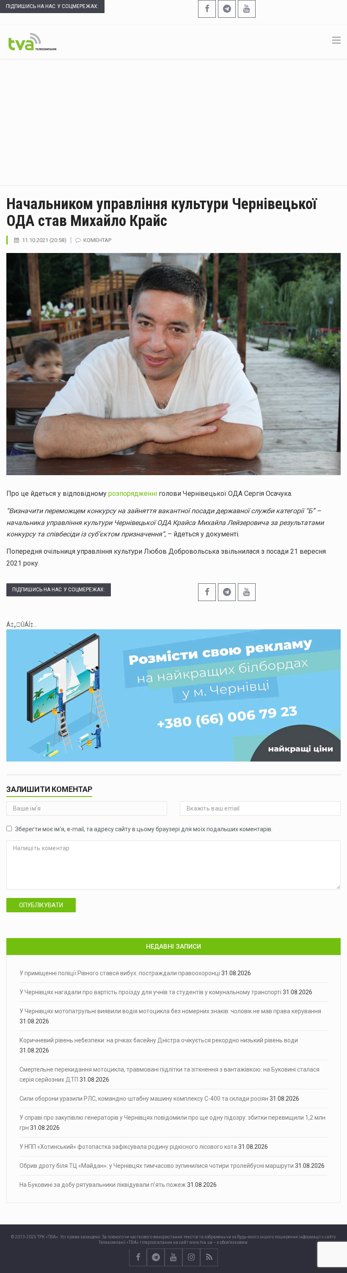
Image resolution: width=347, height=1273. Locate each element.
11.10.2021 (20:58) (44, 240)
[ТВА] (32, 41)
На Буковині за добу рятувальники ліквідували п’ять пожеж (102, 1184)
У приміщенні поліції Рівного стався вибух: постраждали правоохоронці (119, 973)
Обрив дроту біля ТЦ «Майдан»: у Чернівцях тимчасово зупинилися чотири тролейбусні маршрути (156, 1165)
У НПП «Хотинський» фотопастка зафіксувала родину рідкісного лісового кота (128, 1146)
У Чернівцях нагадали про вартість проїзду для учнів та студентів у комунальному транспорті (150, 992)
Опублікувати (41, 905)
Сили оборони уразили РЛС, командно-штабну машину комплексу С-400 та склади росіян (143, 1098)
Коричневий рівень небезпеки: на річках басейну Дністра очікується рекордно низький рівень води (158, 1040)
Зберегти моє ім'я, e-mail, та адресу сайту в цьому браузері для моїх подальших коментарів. (144, 829)
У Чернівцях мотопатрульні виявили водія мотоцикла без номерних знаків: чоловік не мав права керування (170, 1011)
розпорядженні (133, 494)
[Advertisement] (173, 122)
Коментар (97, 240)
